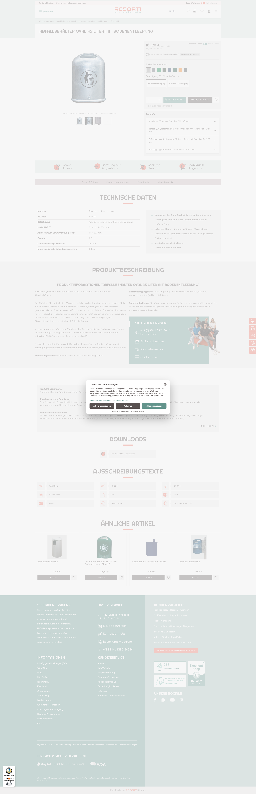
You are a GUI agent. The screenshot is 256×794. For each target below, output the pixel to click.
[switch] (9, 783)
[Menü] (13, 767)
